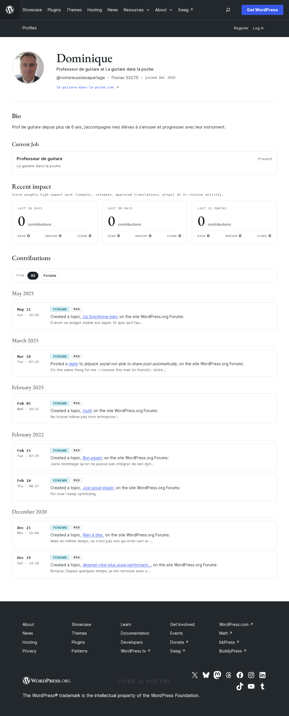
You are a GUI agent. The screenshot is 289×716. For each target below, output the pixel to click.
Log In (258, 28)
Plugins (78, 642)
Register (241, 28)
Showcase (81, 624)
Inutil (86, 410)
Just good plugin (97, 487)
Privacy (29, 650)
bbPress (229, 642)
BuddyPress (233, 650)
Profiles (30, 27)
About (28, 624)
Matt (226, 633)
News (28, 633)
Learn (126, 624)
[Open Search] (228, 10)
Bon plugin (92, 457)
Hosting (30, 642)
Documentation (135, 633)
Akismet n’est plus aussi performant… (116, 564)
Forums (49, 275)
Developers (132, 642)
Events (176, 633)
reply (73, 363)
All (33, 275)
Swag (177, 650)
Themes (79, 633)
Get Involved (182, 624)
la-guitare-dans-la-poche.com (85, 87)
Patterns (79, 650)
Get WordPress (262, 9)
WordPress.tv (136, 650)
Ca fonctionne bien (99, 316)
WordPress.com (236, 624)
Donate (179, 642)
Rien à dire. (92, 534)
